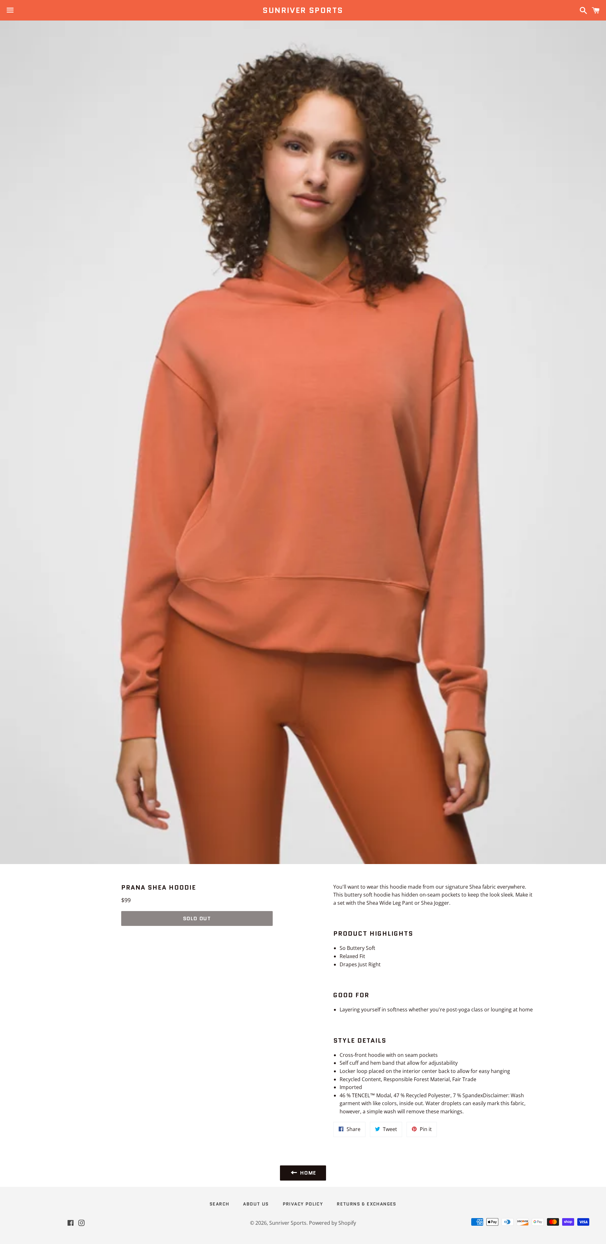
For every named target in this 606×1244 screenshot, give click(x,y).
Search (219, 1204)
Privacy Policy (303, 1204)
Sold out (197, 918)
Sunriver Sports (303, 10)
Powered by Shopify (332, 1222)
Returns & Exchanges (366, 1204)
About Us (256, 1204)
